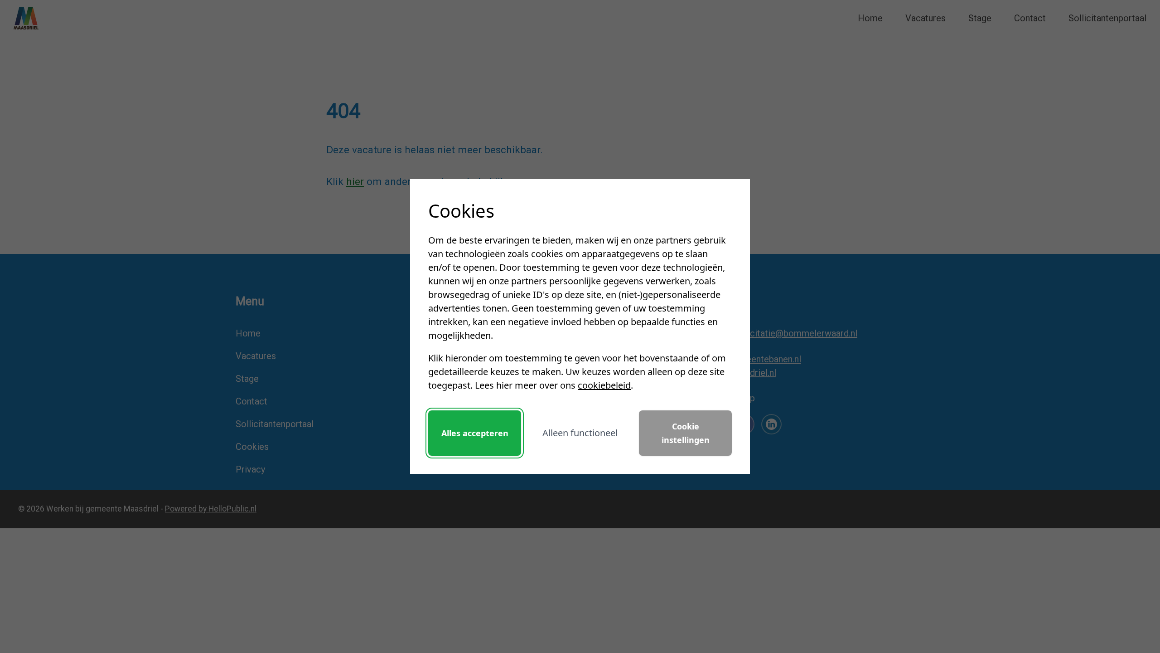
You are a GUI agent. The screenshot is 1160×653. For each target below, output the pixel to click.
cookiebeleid (604, 385)
